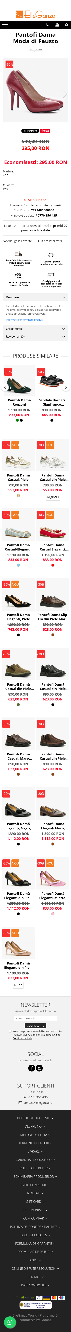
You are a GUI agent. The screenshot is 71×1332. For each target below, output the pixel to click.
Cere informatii (51, 241)
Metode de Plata (34, 1135)
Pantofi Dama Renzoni (19, 402)
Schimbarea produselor (34, 1176)
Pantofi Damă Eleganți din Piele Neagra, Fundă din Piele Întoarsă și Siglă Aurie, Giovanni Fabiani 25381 (18, 895)
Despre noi (34, 1126)
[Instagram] (39, 1068)
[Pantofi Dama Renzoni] (19, 380)
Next (65, 94)
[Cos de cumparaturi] (57, 25)
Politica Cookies (34, 1235)
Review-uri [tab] (15, 336)
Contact (34, 1277)
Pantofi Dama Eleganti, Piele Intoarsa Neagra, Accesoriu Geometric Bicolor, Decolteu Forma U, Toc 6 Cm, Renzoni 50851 (18, 617)
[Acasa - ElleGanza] (35, 14)
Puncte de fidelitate (34, 1118)
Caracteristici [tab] (14, 329)
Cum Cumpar (34, 1218)
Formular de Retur (34, 1252)
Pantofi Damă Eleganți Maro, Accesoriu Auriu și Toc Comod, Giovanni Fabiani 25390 (53, 826)
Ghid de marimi (34, 1185)
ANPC (34, 1260)
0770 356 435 (38, 1097)
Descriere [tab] (12, 297)
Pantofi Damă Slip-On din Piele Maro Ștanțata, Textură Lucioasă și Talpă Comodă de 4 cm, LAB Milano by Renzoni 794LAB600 (52, 617)
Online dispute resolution (34, 1268)
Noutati (34, 1193)
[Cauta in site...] (66, 25)
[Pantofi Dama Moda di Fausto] (35, 90)
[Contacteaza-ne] (47, 25)
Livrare (34, 1151)
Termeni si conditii (34, 1143)
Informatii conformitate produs (24, 319)
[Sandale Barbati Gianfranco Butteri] (51, 380)
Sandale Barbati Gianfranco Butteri (52, 402)
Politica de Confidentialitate (34, 1227)
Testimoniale (34, 1210)
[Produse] (5, 26)
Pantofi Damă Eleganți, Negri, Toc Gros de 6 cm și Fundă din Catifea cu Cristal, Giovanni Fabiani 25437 (18, 826)
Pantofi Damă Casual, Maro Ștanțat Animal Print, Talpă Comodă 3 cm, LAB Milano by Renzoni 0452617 (18, 756)
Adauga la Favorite (19, 241)
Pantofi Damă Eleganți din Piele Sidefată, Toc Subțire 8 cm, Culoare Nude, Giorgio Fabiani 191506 (18, 965)
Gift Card (34, 1201)
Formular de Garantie (34, 1243)
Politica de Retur (34, 1168)
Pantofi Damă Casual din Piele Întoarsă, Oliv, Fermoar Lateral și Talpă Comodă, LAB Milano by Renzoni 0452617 (18, 686)
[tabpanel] (35, 90)
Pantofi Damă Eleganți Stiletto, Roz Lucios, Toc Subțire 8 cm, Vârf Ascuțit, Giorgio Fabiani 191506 (53, 895)
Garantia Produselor (34, 1160)
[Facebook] (31, 1068)
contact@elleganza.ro (37, 1102)
